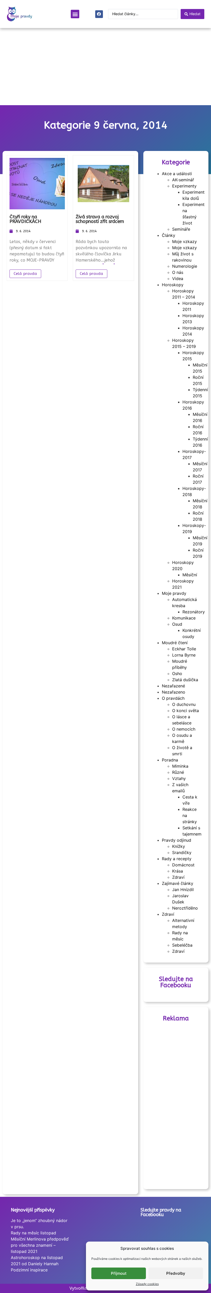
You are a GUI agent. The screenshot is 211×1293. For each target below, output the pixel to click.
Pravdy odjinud (176, 840)
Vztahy (179, 778)
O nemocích (183, 729)
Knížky (178, 846)
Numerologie (184, 266)
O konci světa (185, 710)
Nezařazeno (173, 692)
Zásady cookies (147, 1284)
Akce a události (177, 173)
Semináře (181, 229)
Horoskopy (172, 284)
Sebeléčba (182, 945)
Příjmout (119, 1273)
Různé (178, 772)
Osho (177, 673)
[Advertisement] (105, 67)
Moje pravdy (174, 593)
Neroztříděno (185, 908)
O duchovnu (184, 704)
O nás (177, 272)
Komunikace (184, 618)
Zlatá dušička (185, 679)
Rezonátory (193, 611)
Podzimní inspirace (29, 1269)
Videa (177, 278)
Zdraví (178, 877)
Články (168, 235)
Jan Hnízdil (183, 889)
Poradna (170, 759)
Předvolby (175, 1273)
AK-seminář (183, 179)
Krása (177, 871)
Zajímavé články (177, 883)
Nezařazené (173, 685)
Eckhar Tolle (184, 648)
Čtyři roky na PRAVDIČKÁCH (25, 219)
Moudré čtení (175, 642)
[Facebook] (99, 14)
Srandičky (181, 852)
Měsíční (189, 574)
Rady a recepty (176, 858)
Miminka (180, 766)
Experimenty (184, 185)
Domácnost (183, 864)
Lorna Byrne (184, 655)
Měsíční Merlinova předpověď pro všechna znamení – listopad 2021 (40, 1245)
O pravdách (173, 698)
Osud (177, 624)
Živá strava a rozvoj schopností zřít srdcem (100, 219)
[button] (75, 14)
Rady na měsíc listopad (33, 1232)
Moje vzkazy (184, 241)
